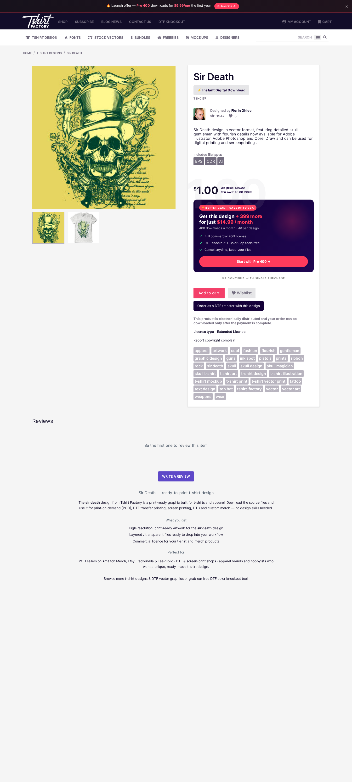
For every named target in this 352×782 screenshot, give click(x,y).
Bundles (142, 37)
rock (199, 365)
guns (231, 358)
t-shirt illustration (286, 373)
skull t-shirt (205, 373)
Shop (63, 22)
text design (205, 388)
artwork (220, 350)
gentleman (289, 350)
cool (235, 350)
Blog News (111, 22)
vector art (291, 388)
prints (281, 358)
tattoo (295, 381)
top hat (226, 388)
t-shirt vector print (268, 381)
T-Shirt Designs (49, 53)
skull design (251, 365)
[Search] (325, 37)
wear (220, 396)
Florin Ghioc (241, 110)
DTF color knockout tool (229, 578)
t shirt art (228, 373)
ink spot (247, 358)
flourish (268, 350)
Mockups (199, 37)
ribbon (297, 358)
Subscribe (84, 22)
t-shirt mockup (208, 381)
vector (272, 388)
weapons (203, 396)
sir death (215, 365)
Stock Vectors (108, 37)
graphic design (208, 358)
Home (27, 53)
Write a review (176, 476)
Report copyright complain (214, 340)
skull (231, 365)
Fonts (75, 37)
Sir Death (74, 53)
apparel (201, 350)
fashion (250, 350)
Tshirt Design (44, 37)
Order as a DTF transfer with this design (228, 306)
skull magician (280, 365)
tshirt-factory (249, 388)
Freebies (170, 37)
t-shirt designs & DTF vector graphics (154, 578)
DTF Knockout (172, 22)
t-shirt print (236, 381)
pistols (265, 358)
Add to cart (209, 292)
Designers (229, 37)
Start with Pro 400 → (254, 261)
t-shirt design (253, 373)
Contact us (140, 22)
